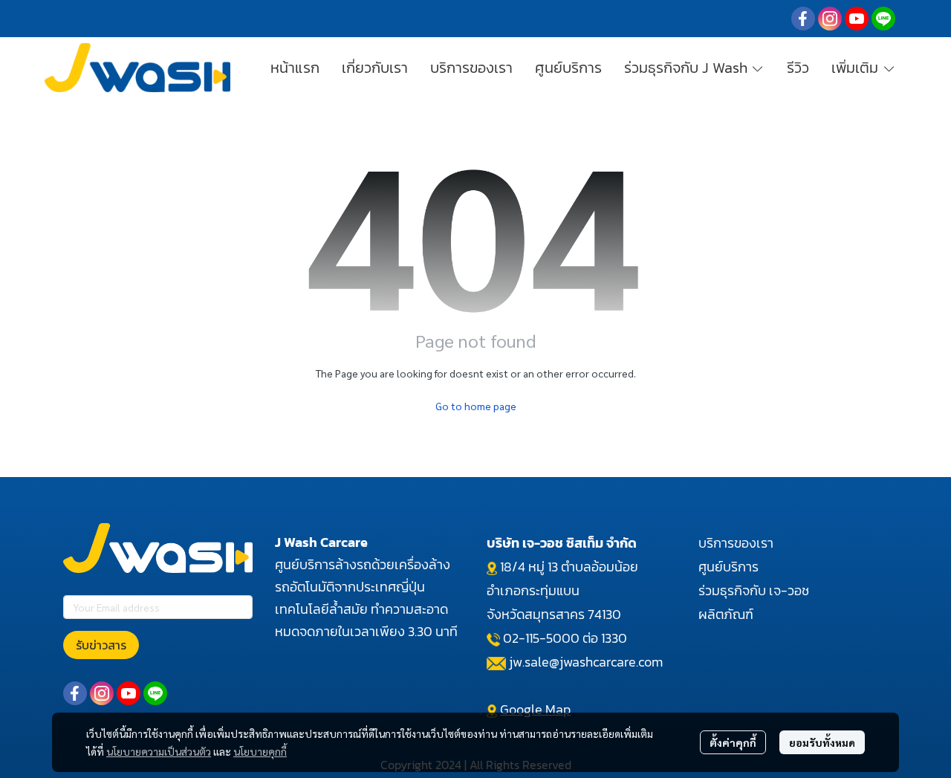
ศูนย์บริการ (728, 567)
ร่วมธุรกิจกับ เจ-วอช (753, 590)
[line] (883, 18)
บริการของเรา (735, 543)
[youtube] (857, 18)
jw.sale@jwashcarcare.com (586, 662)
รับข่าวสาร (101, 645)
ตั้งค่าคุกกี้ (733, 742)
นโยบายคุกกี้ (260, 751)
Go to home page (475, 405)
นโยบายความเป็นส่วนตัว (158, 751)
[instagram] (830, 18)
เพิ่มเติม (856, 67)
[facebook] (803, 18)
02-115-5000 (541, 638)
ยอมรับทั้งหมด (822, 742)
